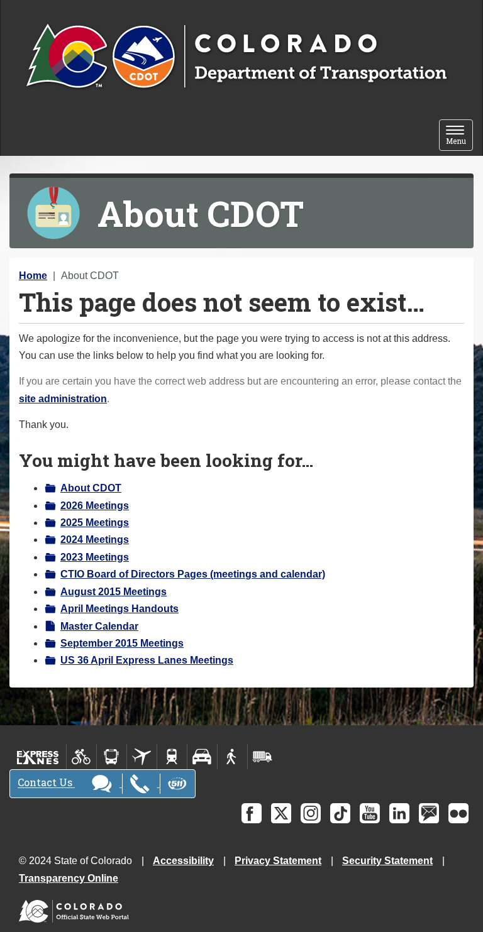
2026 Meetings (94, 505)
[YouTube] (370, 813)
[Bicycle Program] (81, 756)
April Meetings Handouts (119, 608)
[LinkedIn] (399, 813)
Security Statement (387, 860)
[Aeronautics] (141, 756)
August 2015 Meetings (113, 591)
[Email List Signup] (429, 813)
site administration (63, 398)
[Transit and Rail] (111, 756)
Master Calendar (99, 626)
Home (33, 275)
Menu (459, 136)
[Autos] (202, 756)
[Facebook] (251, 813)
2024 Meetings (94, 539)
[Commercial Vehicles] (262, 756)
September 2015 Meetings (122, 643)
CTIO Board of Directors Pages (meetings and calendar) (192, 574)
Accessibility (183, 860)
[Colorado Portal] (76, 907)
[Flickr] (458, 813)
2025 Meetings (94, 522)
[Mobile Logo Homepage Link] (236, 57)
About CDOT (90, 488)
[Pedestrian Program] (232, 756)
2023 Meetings (94, 557)
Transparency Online (68, 878)
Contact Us (46, 782)
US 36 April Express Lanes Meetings (146, 660)
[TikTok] (340, 813)
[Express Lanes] (38, 756)
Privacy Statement (278, 860)
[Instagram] (311, 813)
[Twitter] (281, 813)
